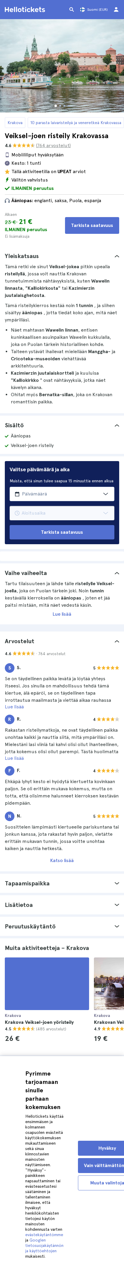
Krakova (15, 122)
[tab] (62, 256)
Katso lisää (62, 860)
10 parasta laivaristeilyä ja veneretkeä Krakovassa (75, 122)
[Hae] (71, 9)
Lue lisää (62, 614)
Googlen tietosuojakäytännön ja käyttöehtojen (44, 1245)
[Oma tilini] (116, 9)
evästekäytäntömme (44, 1234)
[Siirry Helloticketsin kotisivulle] (26, 9)
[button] (62, 256)
